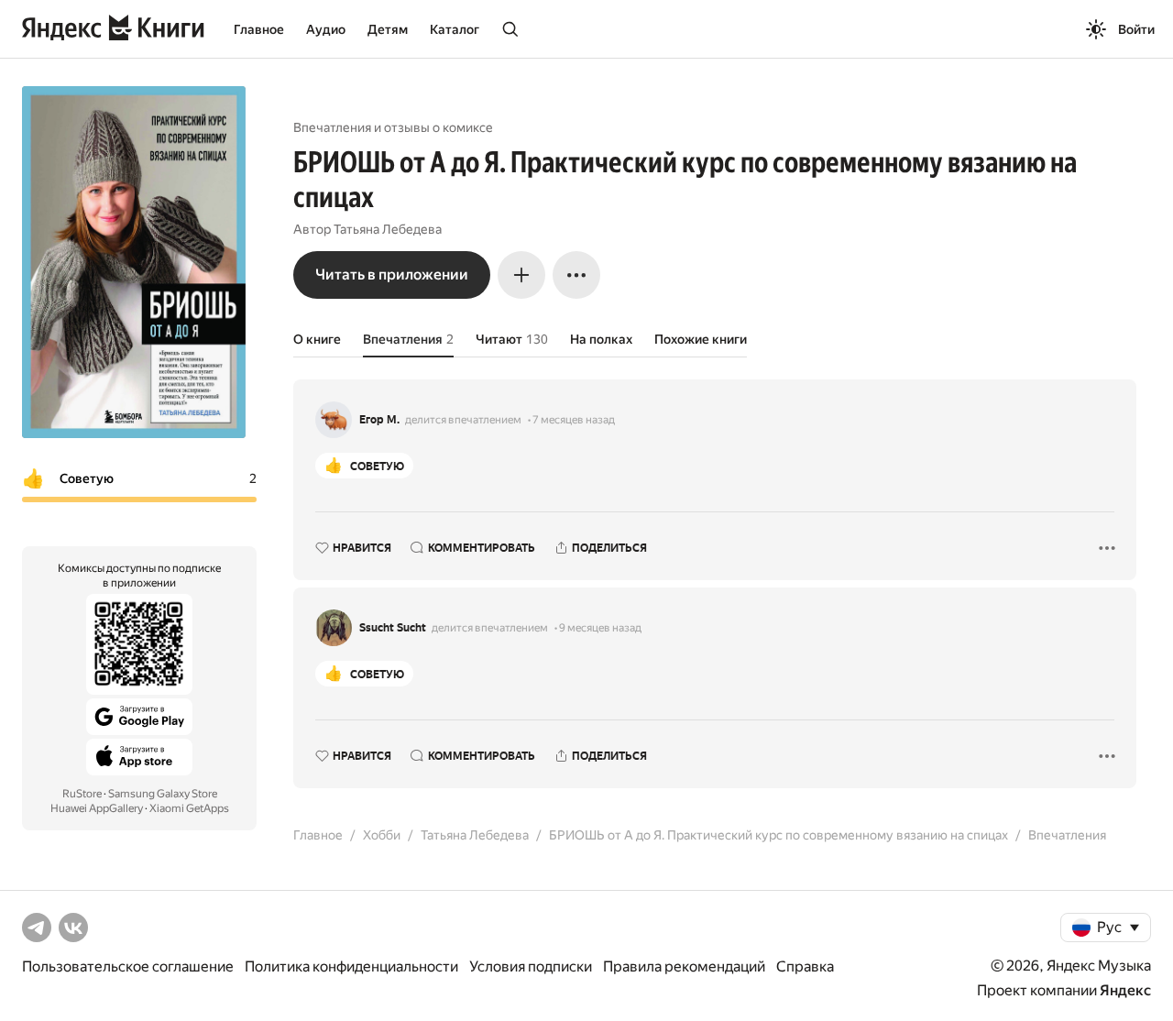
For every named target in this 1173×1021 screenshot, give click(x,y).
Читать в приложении (391, 274)
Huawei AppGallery (96, 808)
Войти (1136, 29)
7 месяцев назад (573, 419)
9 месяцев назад (600, 627)
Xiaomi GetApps (189, 808)
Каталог (454, 29)
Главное (259, 29)
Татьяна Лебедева (388, 229)
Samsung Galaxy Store (162, 793)
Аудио (325, 29)
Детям (387, 29)
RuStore (82, 793)
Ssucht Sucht (392, 627)
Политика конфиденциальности (351, 966)
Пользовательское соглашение (128, 966)
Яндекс (1125, 990)
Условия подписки (530, 966)
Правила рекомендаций (684, 966)
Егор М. (379, 419)
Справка (805, 966)
